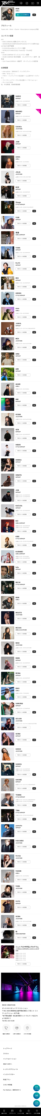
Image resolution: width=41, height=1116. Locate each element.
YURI (17, 217)
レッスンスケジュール (10, 1069)
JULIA (18, 172)
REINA (18, 673)
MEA (17, 338)
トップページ (7, 1048)
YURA (18, 886)
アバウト (6, 1054)
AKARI (18, 384)
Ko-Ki (18, 263)
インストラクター (9, 1074)
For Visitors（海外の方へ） (12, 1090)
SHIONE (19, 779)
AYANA (18, 414)
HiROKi (18, 293)
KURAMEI (19, 551)
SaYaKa (19, 126)
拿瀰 (17, 232)
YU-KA (18, 856)
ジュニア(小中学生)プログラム (27, 946)
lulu (17, 567)
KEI (17, 521)
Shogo (18, 202)
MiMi (17, 597)
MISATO (19, 612)
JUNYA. (18, 323)
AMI (17, 399)
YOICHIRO (20, 840)
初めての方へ (7, 1064)
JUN (17, 490)
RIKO (17, 688)
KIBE (17, 536)
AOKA (18, 157)
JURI (17, 141)
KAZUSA (19, 505)
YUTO (18, 901)
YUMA (18, 247)
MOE (17, 187)
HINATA (19, 475)
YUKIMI (18, 871)
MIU (17, 278)
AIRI (17, 369)
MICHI (18, 582)
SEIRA (18, 916)
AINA (17, 354)
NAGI (17, 643)
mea (17, 308)
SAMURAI (19, 703)
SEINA (18, 733)
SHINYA (19, 764)
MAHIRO (19, 111)
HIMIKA (18, 460)
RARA (18, 658)
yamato (19, 825)
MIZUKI (18, 627)
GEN (17, 429)
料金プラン (7, 1079)
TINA (17, 810)
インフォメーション (9, 1059)
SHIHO (18, 749)
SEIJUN (19, 718)
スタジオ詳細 (7, 1085)
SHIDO (18, 96)
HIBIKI (18, 444)
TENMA (18, 795)
